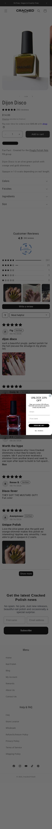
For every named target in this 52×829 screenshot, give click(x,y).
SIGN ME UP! (39, 425)
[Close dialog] (50, 396)
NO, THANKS (39, 430)
